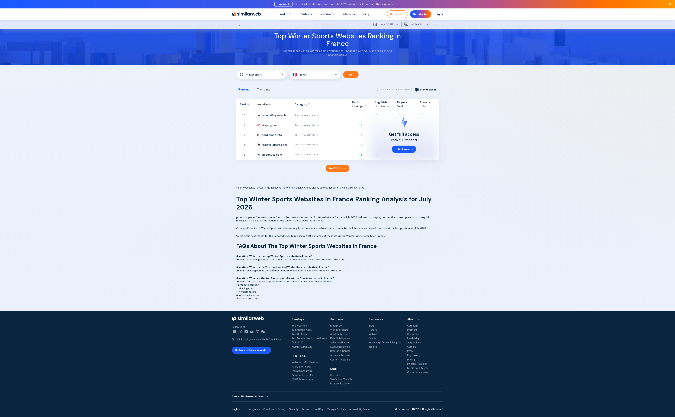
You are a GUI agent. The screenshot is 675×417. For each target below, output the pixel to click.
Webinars (374, 334)
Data (333, 369)
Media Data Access (418, 368)
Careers (411, 346)
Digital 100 (297, 342)
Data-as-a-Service (340, 351)
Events (372, 338)
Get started (421, 14)
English (236, 409)
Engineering (413, 355)
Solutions (336, 319)
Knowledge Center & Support (385, 342)
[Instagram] (257, 332)
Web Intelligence (339, 329)
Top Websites (299, 325)
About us (413, 319)
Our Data (335, 375)
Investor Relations (417, 363)
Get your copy (385, 4)
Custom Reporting (340, 359)
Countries (268, 409)
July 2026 (386, 24)
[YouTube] (252, 332)
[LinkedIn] (246, 332)
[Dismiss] (670, 4)
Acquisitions (414, 342)
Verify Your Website (341, 379)
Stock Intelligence (340, 346)
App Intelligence (339, 334)
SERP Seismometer (303, 379)
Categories (254, 409)
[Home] (246, 14)
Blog (371, 325)
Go (351, 74)
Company (412, 325)
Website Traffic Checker (305, 362)
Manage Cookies (336, 409)
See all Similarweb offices (248, 396)
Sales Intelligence (340, 342)
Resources (376, 319)
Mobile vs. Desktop (302, 346)
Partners (412, 329)
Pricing (411, 359)
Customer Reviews (417, 372)
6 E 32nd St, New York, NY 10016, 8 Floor (259, 339)
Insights (373, 346)
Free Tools (299, 356)
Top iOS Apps (299, 334)
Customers (413, 334)
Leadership (413, 338)
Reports (373, 329)
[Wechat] (263, 332)
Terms (305, 409)
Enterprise (336, 325)
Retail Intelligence (340, 338)
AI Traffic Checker (301, 366)
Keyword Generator (302, 375)
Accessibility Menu (359, 409)
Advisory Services (340, 355)
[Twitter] (240, 332)
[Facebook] (235, 332)
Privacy (282, 409)
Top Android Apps (302, 329)
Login (439, 14)
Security (293, 409)
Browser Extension (340, 383)
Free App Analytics (302, 370)
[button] (261, 74)
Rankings (298, 319)
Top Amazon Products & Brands (309, 338)
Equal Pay (318, 409)
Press (410, 351)
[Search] (337, 24)
